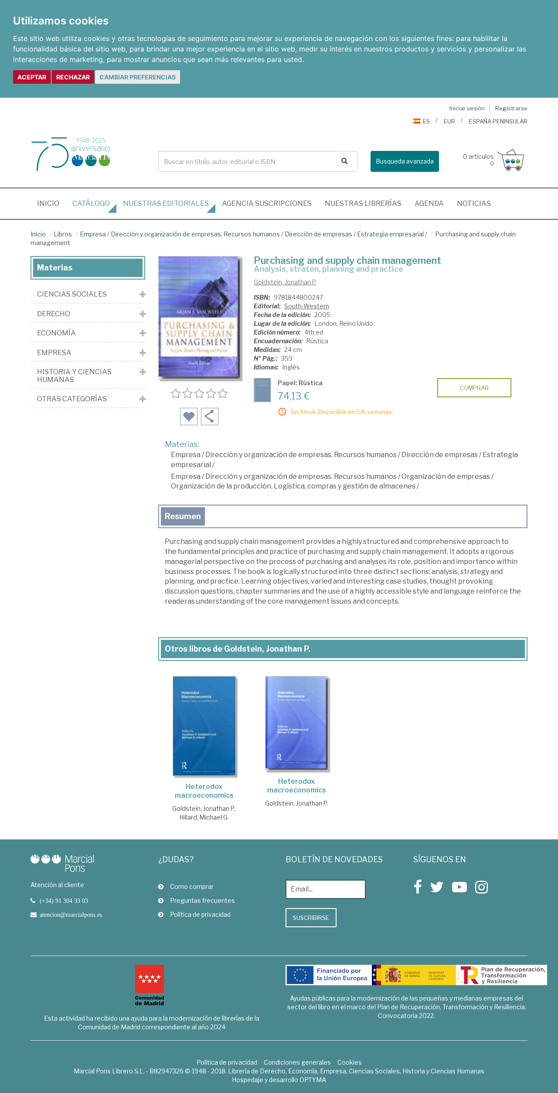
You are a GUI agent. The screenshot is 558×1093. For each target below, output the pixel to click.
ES (426, 121)
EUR (449, 121)
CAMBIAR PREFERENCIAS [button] (137, 77)
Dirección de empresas (318, 234)
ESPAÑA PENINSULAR (498, 121)
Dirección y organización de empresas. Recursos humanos (195, 234)
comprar (474, 387)
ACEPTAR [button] (31, 77)
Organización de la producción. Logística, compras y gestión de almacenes (293, 486)
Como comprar (192, 886)
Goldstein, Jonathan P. (285, 282)
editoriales (166, 203)
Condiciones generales (297, 1062)
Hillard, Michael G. (204, 817)
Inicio (51, 203)
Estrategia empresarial (390, 234)
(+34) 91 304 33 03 (64, 901)
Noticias (474, 203)
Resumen (183, 516)
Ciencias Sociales (72, 294)
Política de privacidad (200, 914)
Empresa (93, 234)
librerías (363, 203)
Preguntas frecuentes (202, 900)
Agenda (429, 203)
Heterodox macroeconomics (204, 790)
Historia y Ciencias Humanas (74, 375)
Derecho (53, 314)
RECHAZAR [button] (73, 77)
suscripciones (267, 203)
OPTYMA (312, 1079)
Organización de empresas (445, 476)
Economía (56, 333)
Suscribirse (311, 917)
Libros (63, 234)
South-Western (306, 306)
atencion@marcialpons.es (71, 915)
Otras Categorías (72, 399)
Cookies (349, 1062)
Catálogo (91, 203)
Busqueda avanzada (405, 161)
